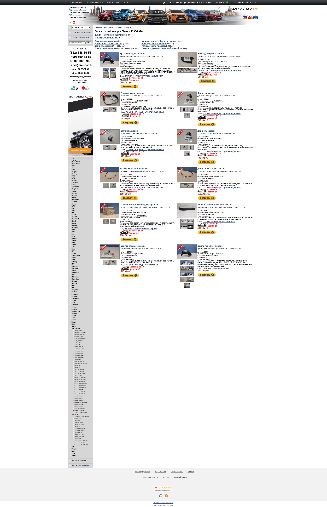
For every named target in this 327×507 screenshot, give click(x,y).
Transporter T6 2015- (80, 442)
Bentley (74, 174)
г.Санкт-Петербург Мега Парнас (141, 229)
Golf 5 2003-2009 (79, 353)
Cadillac (74, 180)
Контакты (126, 2)
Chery (74, 185)
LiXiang (74, 262)
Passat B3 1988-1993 (80, 377)
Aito (73, 159)
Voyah (74, 449)
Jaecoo (74, 238)
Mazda (74, 270)
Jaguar (74, 240)
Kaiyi (73, 249)
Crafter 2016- (77, 345)
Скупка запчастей (80, 37)
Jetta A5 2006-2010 (79, 371)
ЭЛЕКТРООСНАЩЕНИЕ (82, 416)
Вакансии (166, 477)
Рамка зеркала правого (153, 46)
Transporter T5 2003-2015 (81, 440)
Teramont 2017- (78, 422)
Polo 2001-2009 (78, 398)
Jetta (73, 247)
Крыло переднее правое (107, 48)
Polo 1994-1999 (78, 396)
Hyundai (75, 227)
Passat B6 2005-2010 (80, 385)
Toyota (74, 326)
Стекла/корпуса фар (81, 32)
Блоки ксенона (79, 460)
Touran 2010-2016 (79, 436)
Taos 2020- (77, 420)
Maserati (75, 266)
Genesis (75, 217)
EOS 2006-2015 (78, 347)
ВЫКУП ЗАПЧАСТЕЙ (150, 477)
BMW (73, 176)
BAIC (73, 169)
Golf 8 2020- (77, 359)
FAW (73, 206)
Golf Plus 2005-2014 (79, 361)
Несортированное (80, 465)
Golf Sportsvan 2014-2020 (81, 363)
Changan (75, 182)
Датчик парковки (103, 46)
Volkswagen (76, 328)
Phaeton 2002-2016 (79, 394)
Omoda (74, 283)
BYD (73, 178)
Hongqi (74, 225)
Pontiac (74, 292)
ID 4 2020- (77, 367)
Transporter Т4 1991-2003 (81, 445)
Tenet (73, 322)
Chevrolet (75, 187)
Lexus (74, 258)
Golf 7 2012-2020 (79, 357)
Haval (74, 221)
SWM (73, 318)
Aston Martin (76, 163)
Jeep (73, 242)
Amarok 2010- (78, 330)
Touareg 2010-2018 (79, 430)
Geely (74, 215)
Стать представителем (80, 12)
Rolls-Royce (76, 298)
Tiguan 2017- (77, 426)
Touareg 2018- (78, 432)
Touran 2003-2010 (79, 434)
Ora (73, 288)
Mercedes (75, 273)
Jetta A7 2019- (78, 375)
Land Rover (76, 255)
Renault (74, 296)
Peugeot (75, 290)
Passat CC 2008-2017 (80, 392)
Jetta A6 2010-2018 (79, 373)
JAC (73, 236)
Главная (98, 27)
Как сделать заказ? (78, 7)
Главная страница (76, 2)
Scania (74, 300)
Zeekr (74, 455)
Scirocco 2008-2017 (79, 408)
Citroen (74, 191)
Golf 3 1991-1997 (79, 349)
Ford (73, 210)
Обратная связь (177, 472)
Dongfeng (75, 200)
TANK (74, 320)
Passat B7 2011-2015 (80, 388)
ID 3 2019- (77, 365)
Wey (73, 451)
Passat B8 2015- (78, 390)
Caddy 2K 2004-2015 (80, 338)
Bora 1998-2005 (78, 336)
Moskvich (75, 279)
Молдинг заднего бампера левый (159, 41)
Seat (73, 303)
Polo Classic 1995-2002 (80, 402)
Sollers (74, 309)
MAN (73, 264)
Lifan (73, 260)
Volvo (73, 447)
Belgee (74, 172)
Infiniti (74, 230)
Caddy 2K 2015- (78, 340)
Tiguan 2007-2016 (79, 424)
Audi (73, 165)
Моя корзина (243, 2)
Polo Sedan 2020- (79, 406)
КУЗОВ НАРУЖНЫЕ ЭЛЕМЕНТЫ (111, 35)
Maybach (75, 268)
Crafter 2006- (77, 343)
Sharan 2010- (77, 418)
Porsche (75, 294)
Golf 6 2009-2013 (79, 355)
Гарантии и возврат (78, 17)
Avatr (74, 167)
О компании (75, 15)
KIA (73, 251)
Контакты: (80, 48)
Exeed (74, 204)
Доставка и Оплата (78, 10)
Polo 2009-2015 (78, 400)
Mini (73, 275)
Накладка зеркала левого (154, 43)
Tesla (73, 324)
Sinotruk (75, 305)
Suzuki (74, 315)
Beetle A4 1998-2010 (79, 332)
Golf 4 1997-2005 (79, 351)
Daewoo (74, 193)
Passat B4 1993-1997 (80, 379)
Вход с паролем (113, 2)
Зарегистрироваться (95, 2)
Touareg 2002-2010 (79, 428)
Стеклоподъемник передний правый (160, 48)
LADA (74, 253)
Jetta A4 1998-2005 (79, 369)
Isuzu (73, 232)
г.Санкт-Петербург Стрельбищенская (144, 76)
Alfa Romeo (76, 161)
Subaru (74, 313)
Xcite (73, 453)
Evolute (74, 202)
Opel (73, 285)
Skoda (74, 307)
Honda (74, 223)
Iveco (73, 234)
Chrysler (75, 189)
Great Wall (75, 219)
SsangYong (76, 311)
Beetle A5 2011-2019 (79, 334)
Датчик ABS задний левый (108, 43)
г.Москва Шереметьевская (216, 268)
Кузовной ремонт (180, 477)
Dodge (74, 197)
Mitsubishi (75, 277)
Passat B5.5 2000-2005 (80, 383)
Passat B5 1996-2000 (80, 381)
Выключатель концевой (107, 41)
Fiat (73, 208)
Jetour (74, 245)
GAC (73, 212)
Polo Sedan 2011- (79, 404)
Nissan (74, 281)
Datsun (74, 195)
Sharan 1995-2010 (79, 410)
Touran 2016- (77, 438)
